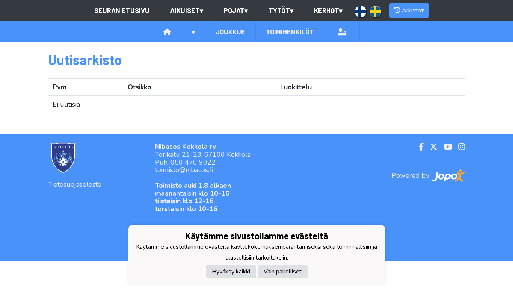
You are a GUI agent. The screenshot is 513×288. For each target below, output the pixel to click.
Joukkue (230, 32)
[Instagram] (458, 147)
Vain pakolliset (283, 271)
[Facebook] (418, 147)
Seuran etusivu (121, 10)
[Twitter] (431, 147)
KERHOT (328, 10)
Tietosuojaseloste (74, 184)
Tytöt (281, 10)
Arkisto (413, 10)
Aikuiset (186, 10)
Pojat (236, 10)
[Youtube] (445, 147)
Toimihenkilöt (290, 32)
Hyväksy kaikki (231, 271)
